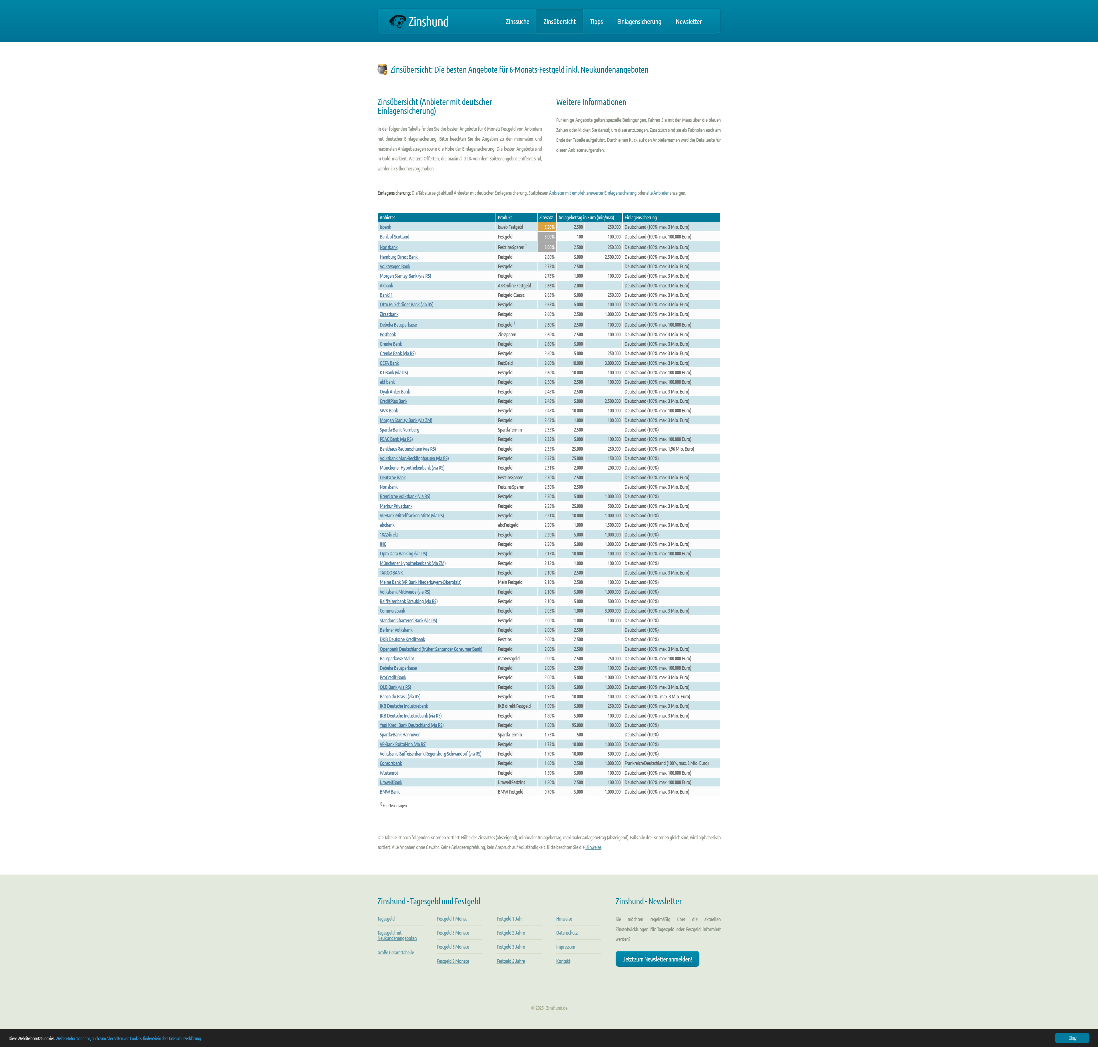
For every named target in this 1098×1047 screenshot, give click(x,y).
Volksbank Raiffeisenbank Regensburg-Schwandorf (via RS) (430, 753)
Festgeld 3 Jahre (511, 946)
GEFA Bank (389, 362)
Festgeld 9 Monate (453, 960)
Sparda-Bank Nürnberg (399, 429)
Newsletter (689, 21)
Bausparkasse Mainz (397, 658)
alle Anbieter (657, 192)
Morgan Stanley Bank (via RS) (405, 275)
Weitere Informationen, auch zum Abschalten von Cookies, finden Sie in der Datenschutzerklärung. (128, 1038)
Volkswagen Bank (395, 266)
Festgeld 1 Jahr (510, 918)
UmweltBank (391, 782)
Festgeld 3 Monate (453, 932)
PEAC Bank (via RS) (396, 439)
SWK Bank (389, 410)
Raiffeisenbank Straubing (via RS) (408, 601)
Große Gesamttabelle (395, 952)
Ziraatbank (389, 314)
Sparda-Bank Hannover (399, 734)
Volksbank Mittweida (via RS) (405, 591)
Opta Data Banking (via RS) (403, 553)
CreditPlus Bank (393, 401)
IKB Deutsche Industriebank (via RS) (410, 715)
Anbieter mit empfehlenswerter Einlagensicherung (592, 192)
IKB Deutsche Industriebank (404, 705)
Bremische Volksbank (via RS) (405, 496)
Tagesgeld (386, 918)
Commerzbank (392, 610)
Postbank (388, 334)
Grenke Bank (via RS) (397, 353)
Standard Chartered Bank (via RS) (408, 620)
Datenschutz (567, 932)
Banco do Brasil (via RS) (400, 696)
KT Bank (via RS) (394, 372)
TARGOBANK (391, 572)
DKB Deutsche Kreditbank (402, 639)
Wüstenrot (389, 772)
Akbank (386, 285)
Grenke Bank (391, 343)
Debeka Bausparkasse (398, 324)
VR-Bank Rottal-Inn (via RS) (403, 744)
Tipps (596, 21)
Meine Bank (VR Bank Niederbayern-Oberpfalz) (420, 582)
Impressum (565, 946)
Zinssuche (517, 21)
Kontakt (563, 960)
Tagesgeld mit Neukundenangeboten (397, 935)
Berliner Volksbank (396, 629)
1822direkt (389, 534)
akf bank (387, 381)
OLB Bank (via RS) (395, 687)
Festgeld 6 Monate (453, 946)
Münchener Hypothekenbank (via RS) (412, 467)
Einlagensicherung (639, 21)
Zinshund (428, 21)
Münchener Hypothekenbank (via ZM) (412, 563)
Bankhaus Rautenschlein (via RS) (408, 448)
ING (383, 544)
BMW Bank (389, 791)
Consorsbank (391, 763)
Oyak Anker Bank (395, 391)
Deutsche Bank (392, 477)
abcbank (387, 524)
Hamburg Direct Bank (398, 256)
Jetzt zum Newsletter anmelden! (657, 959)
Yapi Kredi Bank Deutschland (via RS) (411, 725)
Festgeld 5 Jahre (511, 960)
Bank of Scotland (394, 236)
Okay (1072, 1038)
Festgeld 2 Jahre (511, 932)
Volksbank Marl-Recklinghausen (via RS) (414, 458)
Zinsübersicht (560, 21)
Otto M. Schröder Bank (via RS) (406, 304)
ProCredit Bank (393, 677)
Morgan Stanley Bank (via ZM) (406, 420)
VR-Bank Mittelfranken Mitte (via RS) (412, 515)
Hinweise (593, 847)
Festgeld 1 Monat (452, 918)
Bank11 (386, 294)
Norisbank (388, 247)
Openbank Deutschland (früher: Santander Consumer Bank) (431, 648)
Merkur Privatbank (396, 505)
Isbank (385, 226)
